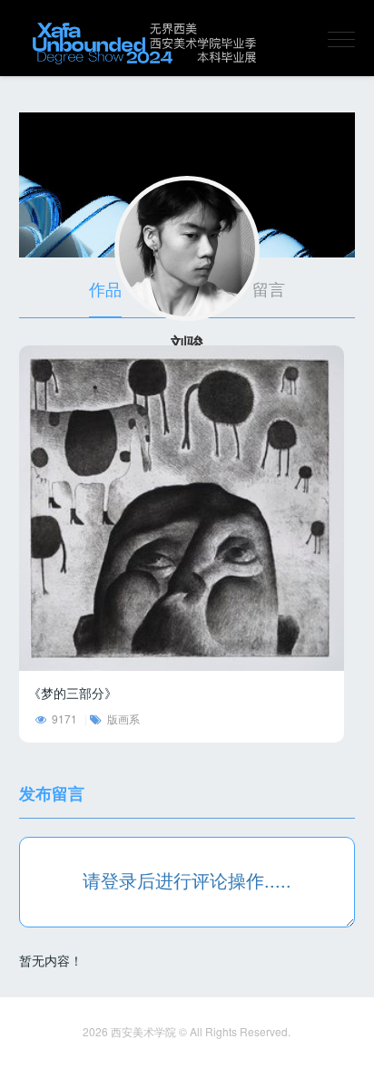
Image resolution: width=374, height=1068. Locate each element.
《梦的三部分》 (72, 693)
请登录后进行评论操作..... (187, 880)
